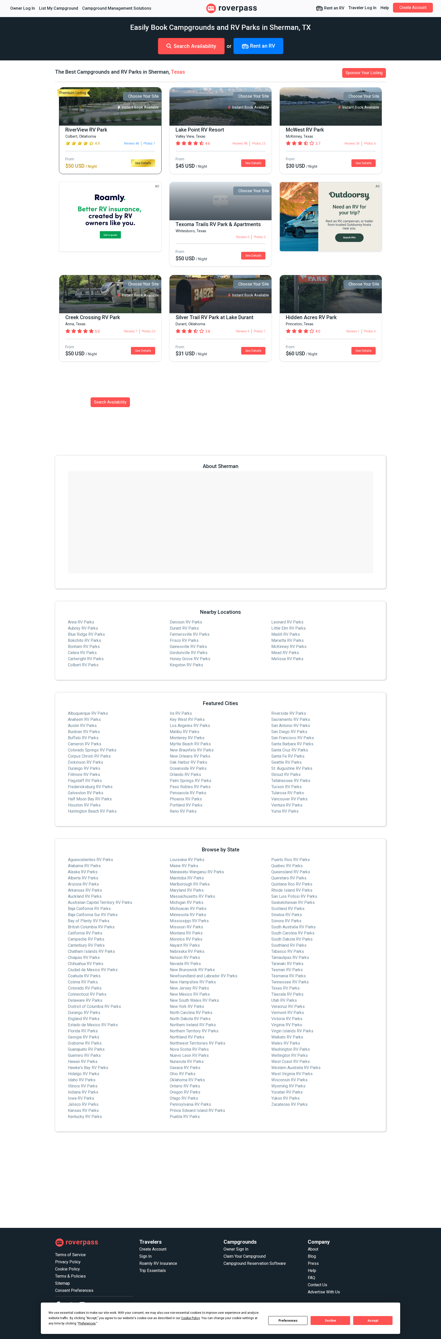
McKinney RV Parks (289, 646)
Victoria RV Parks (286, 1018)
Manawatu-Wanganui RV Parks (197, 871)
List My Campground (58, 8)
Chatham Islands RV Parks (91, 951)
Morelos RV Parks (186, 939)
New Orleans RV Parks (190, 756)
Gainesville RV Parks (188, 646)
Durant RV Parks (184, 628)
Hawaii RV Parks (82, 1061)
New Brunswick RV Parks (192, 969)
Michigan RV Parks (186, 902)
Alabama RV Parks (84, 865)
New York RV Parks (187, 1006)
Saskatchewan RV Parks (293, 902)
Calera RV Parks (82, 652)
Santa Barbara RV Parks (292, 744)
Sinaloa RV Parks (286, 914)
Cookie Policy (67, 1269)
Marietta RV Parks (287, 640)
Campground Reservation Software (255, 1263)
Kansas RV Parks (83, 1110)
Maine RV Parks (184, 865)
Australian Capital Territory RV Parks (100, 902)
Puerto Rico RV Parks (290, 859)
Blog (312, 1256)
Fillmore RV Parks (84, 774)
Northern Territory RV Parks (194, 1031)
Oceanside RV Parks (188, 768)
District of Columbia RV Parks (94, 1006)
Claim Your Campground (245, 1256)
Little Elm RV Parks (288, 628)
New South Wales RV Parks (194, 1000)
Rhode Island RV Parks (291, 890)
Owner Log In (22, 8)
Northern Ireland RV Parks (193, 1024)
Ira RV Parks (181, 713)
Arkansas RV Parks (85, 890)
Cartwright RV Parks (86, 658)
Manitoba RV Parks (187, 878)
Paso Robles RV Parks (190, 786)
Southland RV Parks (289, 945)
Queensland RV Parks (290, 871)
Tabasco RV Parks (287, 951)
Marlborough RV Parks (190, 884)
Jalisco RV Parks (83, 1104)
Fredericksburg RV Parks (90, 786)
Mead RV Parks (285, 652)
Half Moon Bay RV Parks (90, 799)
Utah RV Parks (284, 1000)
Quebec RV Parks (287, 865)
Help (385, 7)
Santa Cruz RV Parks (289, 750)
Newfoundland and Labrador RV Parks (203, 975)
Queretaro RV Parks (289, 878)
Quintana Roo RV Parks (291, 884)
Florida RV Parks (83, 1031)
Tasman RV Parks (287, 969)
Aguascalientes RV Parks (90, 859)
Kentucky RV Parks (85, 1116)
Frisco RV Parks (184, 640)
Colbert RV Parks (83, 664)
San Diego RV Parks (289, 731)
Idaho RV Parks (81, 1079)
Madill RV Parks (285, 634)
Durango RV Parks (84, 768)
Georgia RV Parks (83, 1037)
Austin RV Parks (82, 725)
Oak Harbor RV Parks (188, 762)
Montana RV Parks (186, 933)
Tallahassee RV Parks (290, 780)
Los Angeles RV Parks (190, 725)
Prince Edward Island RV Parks (197, 1110)
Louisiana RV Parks (187, 859)
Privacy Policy (68, 1261)
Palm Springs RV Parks (190, 780)
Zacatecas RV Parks (289, 1104)
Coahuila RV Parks (84, 975)
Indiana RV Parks (83, 1092)
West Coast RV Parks (290, 1061)
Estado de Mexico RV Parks (93, 1024)
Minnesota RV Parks (188, 914)
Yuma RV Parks (285, 811)
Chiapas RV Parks (84, 957)
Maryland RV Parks (187, 890)
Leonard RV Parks (287, 622)
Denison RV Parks (186, 622)
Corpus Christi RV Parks (89, 756)
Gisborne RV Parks (85, 1043)
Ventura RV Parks (286, 805)
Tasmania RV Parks (288, 975)
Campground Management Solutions (116, 8)
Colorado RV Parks (85, 988)
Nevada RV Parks (185, 963)
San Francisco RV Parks (292, 737)
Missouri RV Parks (186, 927)
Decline (330, 1320)
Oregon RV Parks (185, 1092)
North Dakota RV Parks (190, 1018)
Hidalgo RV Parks (83, 1073)
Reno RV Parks (183, 811)
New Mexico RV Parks (190, 994)
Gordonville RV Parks (188, 652)
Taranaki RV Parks (287, 963)
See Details (143, 163)
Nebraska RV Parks (187, 951)
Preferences (288, 1320)
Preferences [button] (87, 1323)
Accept (373, 1320)
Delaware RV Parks (85, 1000)
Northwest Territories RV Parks (197, 1043)
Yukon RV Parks (285, 1098)
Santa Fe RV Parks (287, 756)
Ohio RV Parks (182, 1073)
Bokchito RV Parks (84, 640)
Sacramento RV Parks (290, 719)
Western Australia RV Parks (296, 1067)
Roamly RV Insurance (158, 1263)
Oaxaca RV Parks (185, 1067)
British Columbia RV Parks (91, 927)
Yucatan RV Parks (287, 1092)
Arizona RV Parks (83, 884)
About (313, 1249)
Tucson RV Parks (286, 786)
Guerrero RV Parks (84, 1055)
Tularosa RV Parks (287, 792)
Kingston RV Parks (186, 664)
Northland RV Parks (187, 1037)
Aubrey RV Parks (83, 628)
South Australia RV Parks (293, 927)
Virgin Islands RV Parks (292, 1031)
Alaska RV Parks (82, 871)
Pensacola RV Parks (188, 792)
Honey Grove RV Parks (190, 658)
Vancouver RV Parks (289, 799)
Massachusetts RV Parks (192, 896)
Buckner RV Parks (84, 731)
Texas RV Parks (285, 988)
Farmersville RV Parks (190, 634)
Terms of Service (70, 1254)
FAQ (311, 1277)
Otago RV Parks (184, 1098)
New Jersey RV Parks (189, 988)
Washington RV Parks (290, 1049)
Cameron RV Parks (84, 744)
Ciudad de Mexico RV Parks (93, 969)
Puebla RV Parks (185, 1116)
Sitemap (62, 1283)
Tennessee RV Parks (290, 982)
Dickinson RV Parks (85, 762)
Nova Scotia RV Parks (189, 1049)
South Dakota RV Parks (292, 939)
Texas (178, 72)
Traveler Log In (362, 7)
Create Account (412, 7)
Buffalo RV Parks (83, 737)
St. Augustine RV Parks (291, 768)
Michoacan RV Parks (188, 908)
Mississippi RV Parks (189, 920)
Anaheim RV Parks (84, 719)
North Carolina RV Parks (191, 1012)
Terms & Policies (70, 1276)
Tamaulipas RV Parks (290, 957)
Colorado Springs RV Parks (92, 750)
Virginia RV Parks (286, 1024)
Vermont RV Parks (287, 1012)
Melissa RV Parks (287, 658)
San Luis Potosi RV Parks (294, 896)
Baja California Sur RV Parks (93, 914)
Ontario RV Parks (185, 1086)
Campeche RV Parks (86, 939)
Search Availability (195, 46)
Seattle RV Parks (286, 762)
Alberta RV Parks (83, 878)
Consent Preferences (74, 1290)
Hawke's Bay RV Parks (88, 1067)
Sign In (145, 1256)
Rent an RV (333, 8)
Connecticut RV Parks (87, 994)
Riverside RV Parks (288, 713)
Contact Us (317, 1284)
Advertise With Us (324, 1292)
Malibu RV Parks (184, 731)
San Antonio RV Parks (290, 725)
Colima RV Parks (83, 982)
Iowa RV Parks (81, 1098)
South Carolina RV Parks (292, 933)
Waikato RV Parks (287, 1037)
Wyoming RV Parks (288, 1086)
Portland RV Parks (186, 805)
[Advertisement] (208, 1180)
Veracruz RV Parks (288, 1006)
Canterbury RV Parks (86, 945)
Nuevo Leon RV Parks (189, 1055)
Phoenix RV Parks (186, 799)
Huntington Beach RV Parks (92, 811)
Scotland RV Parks (287, 908)
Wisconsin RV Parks (289, 1079)
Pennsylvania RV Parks (190, 1104)
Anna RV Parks (81, 622)
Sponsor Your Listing (364, 72)
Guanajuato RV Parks (86, 1049)
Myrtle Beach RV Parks (190, 744)
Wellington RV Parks (289, 1055)
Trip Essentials (152, 1270)
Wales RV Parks (285, 1043)
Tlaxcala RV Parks (287, 994)
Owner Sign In (236, 1249)
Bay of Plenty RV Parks (88, 920)
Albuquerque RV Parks (88, 713)
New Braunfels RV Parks (192, 750)
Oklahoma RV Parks (187, 1079)
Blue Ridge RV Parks (86, 634)
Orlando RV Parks (185, 774)
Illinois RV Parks (82, 1086)
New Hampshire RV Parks (193, 982)
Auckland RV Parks (85, 896)
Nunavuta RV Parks (187, 1061)
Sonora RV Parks (286, 920)
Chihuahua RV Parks (85, 963)
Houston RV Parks (84, 805)
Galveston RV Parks (85, 792)
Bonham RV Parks (84, 646)
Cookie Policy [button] (190, 1318)
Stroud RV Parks (286, 774)
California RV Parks (85, 933)
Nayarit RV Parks (185, 945)
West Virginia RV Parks (292, 1073)
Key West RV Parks (187, 719)
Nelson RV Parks (185, 957)
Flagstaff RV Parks (85, 780)
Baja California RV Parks (89, 908)
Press (313, 1263)
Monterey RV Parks (187, 737)
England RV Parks (84, 1018)
